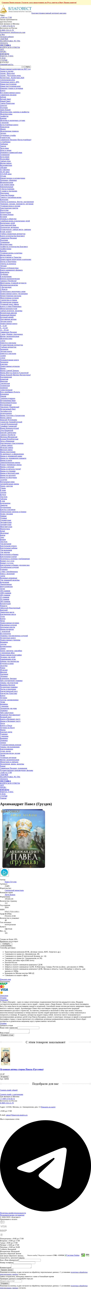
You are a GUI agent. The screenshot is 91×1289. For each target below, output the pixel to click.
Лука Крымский (6, 430)
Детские (3, 266)
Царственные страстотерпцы (11, 443)
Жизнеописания (6, 182)
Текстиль (3, 497)
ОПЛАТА (4, 43)
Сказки (3, 356)
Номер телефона (6, 1263)
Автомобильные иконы (9, 484)
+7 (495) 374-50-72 (7, 26)
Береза (2, 535)
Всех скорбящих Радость (10, 392)
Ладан (2, 589)
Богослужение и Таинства (10, 257)
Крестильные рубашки (9, 554)
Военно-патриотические (10, 279)
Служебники (5, 142)
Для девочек (5, 552)
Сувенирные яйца (7, 653)
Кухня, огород (5, 232)
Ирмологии (4, 127)
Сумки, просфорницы (9, 572)
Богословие (4, 157)
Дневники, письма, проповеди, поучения (16, 204)
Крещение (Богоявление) (10, 715)
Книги (2, 696)
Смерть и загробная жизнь (10, 197)
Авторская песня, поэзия (10, 753)
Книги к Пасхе (6, 725)
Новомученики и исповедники (12, 178)
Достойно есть (6, 411)
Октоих (3, 133)
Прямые (3, 516)
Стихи (2, 341)
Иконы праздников (7, 452)
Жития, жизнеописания (9, 336)
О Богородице (5, 287)
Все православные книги (10, 93)
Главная (3, 798)
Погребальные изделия (9, 567)
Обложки (4, 676)
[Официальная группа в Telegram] (45, 1211)
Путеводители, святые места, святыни (15, 229)
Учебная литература (8, 347)
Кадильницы (5, 503)
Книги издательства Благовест (12, 236)
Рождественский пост (9, 691)
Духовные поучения (8, 758)
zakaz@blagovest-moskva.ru (16, 1115)
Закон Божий (5, 110)
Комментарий (5, 1268)
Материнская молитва (9, 285)
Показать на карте (48, 1107)
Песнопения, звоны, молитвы (12, 764)
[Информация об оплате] (45, 989)
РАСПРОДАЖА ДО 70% (10, 41)
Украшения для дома (8, 708)
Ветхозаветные (6, 165)
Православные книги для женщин (14, 294)
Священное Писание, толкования (13, 768)
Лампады (3, 505)
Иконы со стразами (8, 471)
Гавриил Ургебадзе (7, 435)
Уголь (2, 616)
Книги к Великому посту (10, 719)
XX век (3, 176)
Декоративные (6, 584)
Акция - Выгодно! (7, 73)
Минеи (3, 129)
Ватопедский (5, 604)
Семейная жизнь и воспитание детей (15, 221)
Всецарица (4, 394)
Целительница (6, 413)
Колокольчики (5, 646)
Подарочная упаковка (9, 687)
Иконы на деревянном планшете (13, 458)
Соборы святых (6, 445)
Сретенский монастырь (14, 890)
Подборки (4, 274)
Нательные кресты (7, 627)
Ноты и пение (5, 150)
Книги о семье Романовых (10, 306)
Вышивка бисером (7, 685)
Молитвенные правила (9, 131)
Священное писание (8, 95)
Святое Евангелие (7, 103)
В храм (3, 490)
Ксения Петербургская (9, 439)
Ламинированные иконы (10, 462)
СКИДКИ (4, 39)
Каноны (3, 118)
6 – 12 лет (4, 328)
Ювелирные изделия (8, 625)
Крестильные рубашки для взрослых (15, 565)
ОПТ (2, 49)
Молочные (4, 533)
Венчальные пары (7, 482)
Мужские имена (6, 447)
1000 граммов (5, 593)
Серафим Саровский (8, 426)
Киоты (2, 619)
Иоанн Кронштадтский (9, 428)
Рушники (4, 569)
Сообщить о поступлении (6, 944)
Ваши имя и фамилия (8, 1028)
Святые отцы (5, 161)
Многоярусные (6, 527)
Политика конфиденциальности (13, 1213)
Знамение (4, 388)
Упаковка (4, 710)
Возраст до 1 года (7, 561)
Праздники (4, 193)
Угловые (3, 518)
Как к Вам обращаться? (9, 1260)
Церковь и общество (8, 219)
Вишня (3, 539)
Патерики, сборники (8, 180)
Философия (4, 159)
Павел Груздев (10, 882)
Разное (2, 766)
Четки (2, 621)
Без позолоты (5, 634)
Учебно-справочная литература (12, 234)
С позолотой (5, 631)
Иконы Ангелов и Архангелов (12, 415)
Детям (2, 702)
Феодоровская (5, 405)
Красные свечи (6, 732)
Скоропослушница (7, 398)
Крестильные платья (8, 557)
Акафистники (5, 249)
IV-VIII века (5, 170)
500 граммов (5, 601)
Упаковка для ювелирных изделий (14, 636)
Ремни (2, 668)
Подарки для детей (7, 657)
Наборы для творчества (9, 661)
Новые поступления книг (10, 86)
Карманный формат (8, 315)
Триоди (3, 146)
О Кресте (3, 289)
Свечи (2, 576)
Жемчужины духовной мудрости (13, 283)
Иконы (3, 730)
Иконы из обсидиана (8, 477)
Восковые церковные (8, 578)
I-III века (3, 167)
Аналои (3, 492)
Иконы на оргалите (8, 475)
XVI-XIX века (5, 174)
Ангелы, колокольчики (9, 700)
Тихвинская (5, 385)
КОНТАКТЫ (4, 54)
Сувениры (4, 706)
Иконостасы (5, 529)
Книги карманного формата (11, 270)
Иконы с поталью (7, 467)
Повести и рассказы (8, 343)
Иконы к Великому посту (10, 721)
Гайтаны (3, 499)
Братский (4, 610)
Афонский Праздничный (10, 608)
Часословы (4, 148)
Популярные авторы (8, 319)
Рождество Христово (8, 693)
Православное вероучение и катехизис (15, 259)
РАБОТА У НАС (7, 56)
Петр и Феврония (7, 441)
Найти (28, 67)
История (3, 217)
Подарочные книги (8, 638)
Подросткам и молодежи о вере (12, 291)
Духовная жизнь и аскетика (11, 253)
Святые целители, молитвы (11, 311)
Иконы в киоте (6, 460)
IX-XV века (4, 172)
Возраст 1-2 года (6, 563)
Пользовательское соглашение (12, 1215)
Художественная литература (11, 345)
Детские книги (6, 321)
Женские (3, 672)
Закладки (3, 666)
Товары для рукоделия (9, 683)
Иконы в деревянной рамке (11, 456)
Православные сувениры (10, 640)
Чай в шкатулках (7, 713)
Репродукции (5, 212)
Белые (2, 531)
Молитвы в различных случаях (12, 120)
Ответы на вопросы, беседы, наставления (17, 202)
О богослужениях (7, 189)
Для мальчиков (6, 550)
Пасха (2, 723)
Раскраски (4, 349)
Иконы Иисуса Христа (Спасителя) (14, 373)
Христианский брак (8, 225)
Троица (3, 743)
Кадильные (4, 582)
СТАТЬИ (3, 60)
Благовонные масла (8, 614)
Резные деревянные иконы (11, 465)
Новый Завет (5, 101)
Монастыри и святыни (9, 762)
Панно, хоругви (6, 486)
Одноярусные (5, 520)
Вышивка (4, 738)
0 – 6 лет (3, 326)
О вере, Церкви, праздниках (11, 334)
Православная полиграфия (11, 655)
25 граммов (4, 597)
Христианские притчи (9, 208)
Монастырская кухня (8, 309)
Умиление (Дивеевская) (9, 407)
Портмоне (4, 674)
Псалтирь (4, 108)
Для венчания (5, 544)
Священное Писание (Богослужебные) (15, 140)
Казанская (4, 379)
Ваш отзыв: (4, 1033)
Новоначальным (6, 187)
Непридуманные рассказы (10, 296)
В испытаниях (6, 276)
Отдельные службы (8, 135)
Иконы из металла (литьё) (10, 469)
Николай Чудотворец (8, 420)
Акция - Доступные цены (10, 75)
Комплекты (4, 272)
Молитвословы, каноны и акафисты (14, 112)
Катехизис (4, 199)
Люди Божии (10, 895)
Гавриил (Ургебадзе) (8, 281)
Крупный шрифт (7, 317)
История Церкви (7, 214)
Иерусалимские (6, 586)
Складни (3, 480)
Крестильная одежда (8, 546)
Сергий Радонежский (8, 424)
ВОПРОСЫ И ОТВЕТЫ (10, 47)
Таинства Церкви (7, 195)
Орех (2, 537)
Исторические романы (9, 302)
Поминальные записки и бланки (13, 512)
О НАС (3, 58)
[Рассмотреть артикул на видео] (4, 873)
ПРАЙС (3, 52)
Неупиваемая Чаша (8, 400)
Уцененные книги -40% (9, 82)
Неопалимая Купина (8, 403)
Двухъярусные (6, 522)
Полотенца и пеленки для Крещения (15, 559)
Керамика (4, 642)
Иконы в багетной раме (9, 473)
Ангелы (3, 644)
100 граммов (5, 591)
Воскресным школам (8, 313)
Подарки (3, 698)
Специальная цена (7, 80)
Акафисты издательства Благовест (14, 247)
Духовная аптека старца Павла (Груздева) (21, 1069)
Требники (4, 144)
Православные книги (8, 323)
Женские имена (6, 450)
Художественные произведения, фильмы (16, 770)
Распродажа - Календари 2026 (12, 78)
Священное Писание (8, 238)
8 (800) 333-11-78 (7, 30)
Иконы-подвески (7, 629)
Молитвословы (6, 114)
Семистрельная (6, 390)
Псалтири (4, 240)
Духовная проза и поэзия (10, 206)
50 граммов (4, 599)
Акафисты (4, 116)
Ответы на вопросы (8, 264)
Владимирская (6, 377)
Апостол (3, 105)
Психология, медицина (9, 227)
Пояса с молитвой (7, 574)
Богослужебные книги (9, 125)
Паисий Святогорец (8, 433)
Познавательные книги (9, 360)
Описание (4, 1000)
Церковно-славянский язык (11, 152)
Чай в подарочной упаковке (11, 681)
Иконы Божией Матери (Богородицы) (15, 375)
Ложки (3, 648)
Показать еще (5, 979)
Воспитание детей (7, 223)
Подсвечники (5, 507)
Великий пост (5, 717)
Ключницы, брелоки (8, 678)
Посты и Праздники (8, 261)
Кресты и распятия (7, 509)
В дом (2, 501)
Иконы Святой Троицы (9, 371)
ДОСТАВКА (5, 45)
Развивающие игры (8, 659)
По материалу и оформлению (12, 454)
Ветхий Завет (5, 99)
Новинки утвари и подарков (11, 88)
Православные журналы (10, 366)
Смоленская (5, 383)
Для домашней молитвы (10, 580)
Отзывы (3, 1023)
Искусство (4, 210)
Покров (3, 396)
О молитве (4, 123)
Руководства (5, 137)
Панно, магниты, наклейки (11, 651)
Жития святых (6, 163)
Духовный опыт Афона (9, 304)
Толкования (4, 155)
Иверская (4, 381)
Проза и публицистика (9, 268)
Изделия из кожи (7, 663)
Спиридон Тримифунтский (11, 422)
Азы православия (7, 185)
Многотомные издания (9, 298)
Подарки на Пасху (7, 728)
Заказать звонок (7, 1270)
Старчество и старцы (8, 300)
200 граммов (5, 595)
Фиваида (3, 606)
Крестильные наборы (8, 548)
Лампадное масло (7, 612)
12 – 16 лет (4, 330)
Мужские (4, 670)
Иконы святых (6, 418)
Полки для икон (6, 514)
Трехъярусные (5, 524)
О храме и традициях (8, 191)
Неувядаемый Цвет (8, 409)
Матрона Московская (8, 437)
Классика (4, 364)
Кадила (3, 495)
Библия (3, 97)
